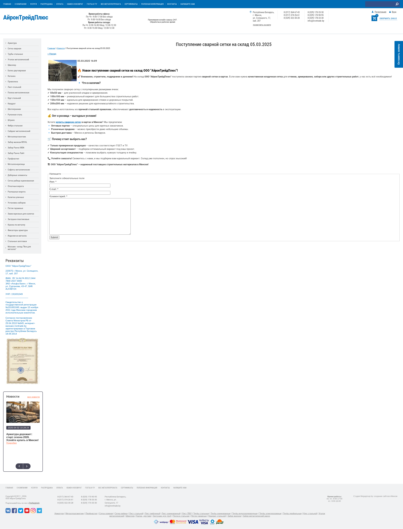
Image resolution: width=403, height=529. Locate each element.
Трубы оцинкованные (220, 513)
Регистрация (380, 12)
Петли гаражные (199, 516)
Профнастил (91, 513)
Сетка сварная (106, 513)
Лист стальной (136, 513)
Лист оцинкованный (171, 513)
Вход (394, 12)
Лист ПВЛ (187, 513)
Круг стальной (310, 513)
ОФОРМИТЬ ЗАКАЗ (388, 18)
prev (19, 466)
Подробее (11, 443)
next (27, 466)
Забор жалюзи (234, 516)
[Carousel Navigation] (23, 466)
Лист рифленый (152, 513)
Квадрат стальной (217, 516)
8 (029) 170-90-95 (316, 15)
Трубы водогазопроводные (245, 513)
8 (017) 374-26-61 (292, 15)
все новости (33, 397)
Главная (51, 48)
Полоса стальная (181, 516)
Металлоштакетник (74, 513)
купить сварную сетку (68, 122)
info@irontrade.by (316, 20)
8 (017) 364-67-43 (292, 12)
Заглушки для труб (162, 516)
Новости (61, 48)
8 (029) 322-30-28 (292, 18)
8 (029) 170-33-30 (316, 12)
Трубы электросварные (270, 513)
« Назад (52, 53)
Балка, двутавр (143, 516)
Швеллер (130, 516)
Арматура (59, 513)
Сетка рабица (121, 513)
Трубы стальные (201, 513)
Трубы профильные (292, 513)
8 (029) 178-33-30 (316, 18)
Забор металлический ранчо (256, 516)
